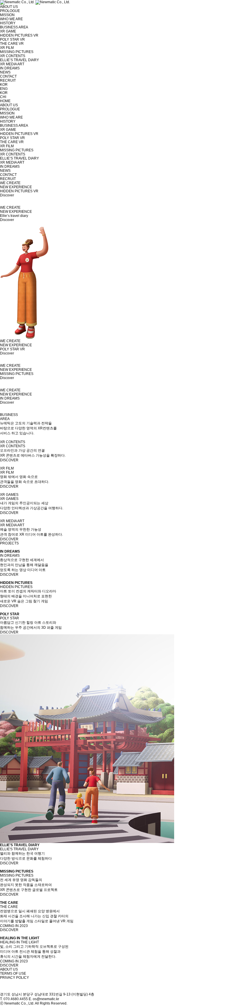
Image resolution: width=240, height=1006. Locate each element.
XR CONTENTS (12, 56)
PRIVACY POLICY (14, 978)
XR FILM (7, 48)
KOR (4, 85)
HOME (5, 101)
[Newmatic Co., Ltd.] (35, 2)
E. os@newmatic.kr (44, 999)
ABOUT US (9, 969)
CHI (3, 97)
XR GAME (8, 31)
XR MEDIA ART (12, 64)
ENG (4, 89)
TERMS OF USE (13, 973)
